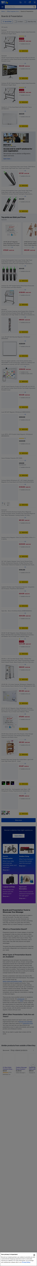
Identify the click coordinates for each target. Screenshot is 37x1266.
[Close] (34, 1255)
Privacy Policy (26, 1262)
